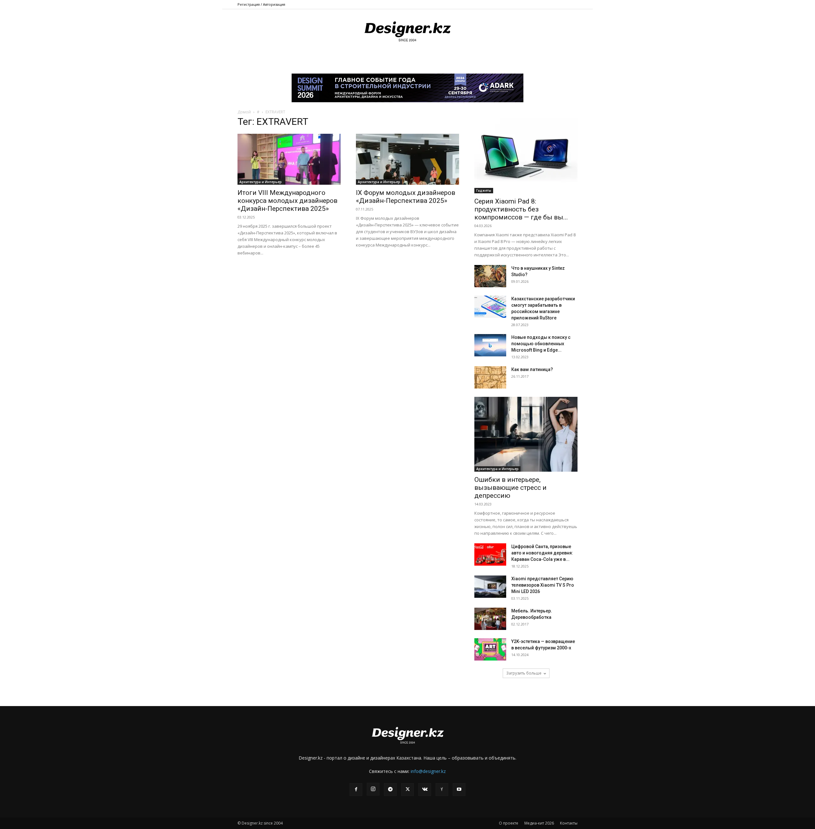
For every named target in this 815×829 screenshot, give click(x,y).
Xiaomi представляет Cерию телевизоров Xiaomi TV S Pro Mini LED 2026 (542, 585)
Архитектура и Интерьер (260, 182)
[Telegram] (390, 789)
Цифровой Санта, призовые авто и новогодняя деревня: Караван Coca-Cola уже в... (542, 553)
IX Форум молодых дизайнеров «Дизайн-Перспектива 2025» (405, 196)
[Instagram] (373, 789)
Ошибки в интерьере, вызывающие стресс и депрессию (510, 487)
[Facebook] (356, 789)
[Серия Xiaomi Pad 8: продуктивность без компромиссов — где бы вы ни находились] (526, 155)
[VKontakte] (424, 789)
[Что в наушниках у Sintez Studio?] (490, 276)
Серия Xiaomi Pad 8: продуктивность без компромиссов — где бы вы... (521, 209)
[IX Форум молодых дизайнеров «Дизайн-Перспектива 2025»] (407, 159)
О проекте (508, 823)
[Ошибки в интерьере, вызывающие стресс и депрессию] (526, 434)
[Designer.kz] (407, 30)
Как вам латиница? (532, 369)
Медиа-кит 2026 (539, 823)
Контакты (569, 823)
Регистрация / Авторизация (261, 4)
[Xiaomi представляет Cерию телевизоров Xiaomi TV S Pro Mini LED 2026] (490, 586)
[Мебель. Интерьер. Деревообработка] (490, 619)
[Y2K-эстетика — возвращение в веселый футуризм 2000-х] (490, 649)
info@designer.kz (428, 771)
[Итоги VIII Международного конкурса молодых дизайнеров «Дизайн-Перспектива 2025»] (289, 159)
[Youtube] (459, 789)
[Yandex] (442, 789)
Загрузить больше (524, 673)
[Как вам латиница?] (490, 377)
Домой (244, 112)
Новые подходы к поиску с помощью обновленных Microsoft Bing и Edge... (540, 344)
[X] (407, 789)
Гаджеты (483, 190)
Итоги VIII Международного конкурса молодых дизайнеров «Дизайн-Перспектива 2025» (287, 200)
